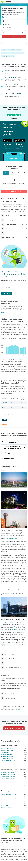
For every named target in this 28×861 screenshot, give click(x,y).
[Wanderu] (6, 2)
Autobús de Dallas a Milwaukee (7, 764)
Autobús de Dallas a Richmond (7, 762)
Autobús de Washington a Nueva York (9, 794)
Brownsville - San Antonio (6, 785)
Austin (22, 629)
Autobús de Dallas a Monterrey (7, 748)
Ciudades (4, 56)
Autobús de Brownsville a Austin (8, 778)
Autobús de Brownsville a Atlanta (8, 772)
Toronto (19, 631)
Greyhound (4, 405)
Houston (11, 629)
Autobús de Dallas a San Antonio (8, 760)
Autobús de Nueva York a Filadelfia (8, 801)
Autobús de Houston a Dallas (7, 807)
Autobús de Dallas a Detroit (7, 750)
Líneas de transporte (6, 53)
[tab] (6, 17)
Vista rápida (11, 49)
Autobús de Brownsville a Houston (8, 783)
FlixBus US (4, 402)
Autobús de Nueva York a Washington (9, 798)
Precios (18, 49)
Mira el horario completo (14, 191)
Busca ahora (17, 709)
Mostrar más (4, 312)
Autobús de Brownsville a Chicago (8, 774)
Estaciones (11, 56)
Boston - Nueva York (5, 796)
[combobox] (14, 21)
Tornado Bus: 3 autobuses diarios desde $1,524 (12, 309)
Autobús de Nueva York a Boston (8, 800)
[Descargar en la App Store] (8, 140)
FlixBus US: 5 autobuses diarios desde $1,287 (12, 306)
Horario (4, 49)
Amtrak (20, 626)
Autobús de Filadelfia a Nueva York (8, 803)
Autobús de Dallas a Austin (6, 754)
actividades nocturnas (12, 538)
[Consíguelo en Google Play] (19, 140)
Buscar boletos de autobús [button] (14, 728)
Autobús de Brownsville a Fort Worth (9, 782)
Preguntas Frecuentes (18, 53)
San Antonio (17, 629)
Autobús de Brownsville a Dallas (8, 780)
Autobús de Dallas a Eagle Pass (7, 756)
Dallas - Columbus (5, 752)
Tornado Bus (5, 407)
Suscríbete (6, 293)
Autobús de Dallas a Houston (7, 758)
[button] (26, 1)
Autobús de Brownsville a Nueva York (9, 776)
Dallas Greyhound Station (8, 622)
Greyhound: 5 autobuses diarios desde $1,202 (12, 308)
